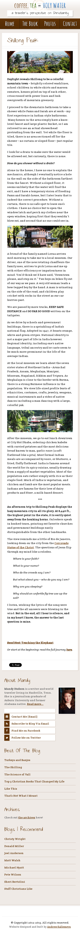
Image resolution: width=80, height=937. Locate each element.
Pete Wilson (12, 874)
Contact (70, 23)
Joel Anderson (13, 853)
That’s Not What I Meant (20, 795)
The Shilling (13, 767)
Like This (10, 788)
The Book (30, 23)
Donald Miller (14, 846)
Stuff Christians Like (18, 888)
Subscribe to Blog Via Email (30, 723)
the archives (26, 817)
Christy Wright (14, 839)
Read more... (35, 704)
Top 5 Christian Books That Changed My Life (34, 781)
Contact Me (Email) (24, 716)
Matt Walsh (12, 860)
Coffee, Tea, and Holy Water (40, 7)
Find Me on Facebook (25, 730)
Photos (50, 23)
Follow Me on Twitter (26, 737)
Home (10, 23)
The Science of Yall (17, 774)
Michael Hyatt (14, 867)
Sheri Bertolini (14, 881)
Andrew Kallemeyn (59, 926)
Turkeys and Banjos (17, 760)
